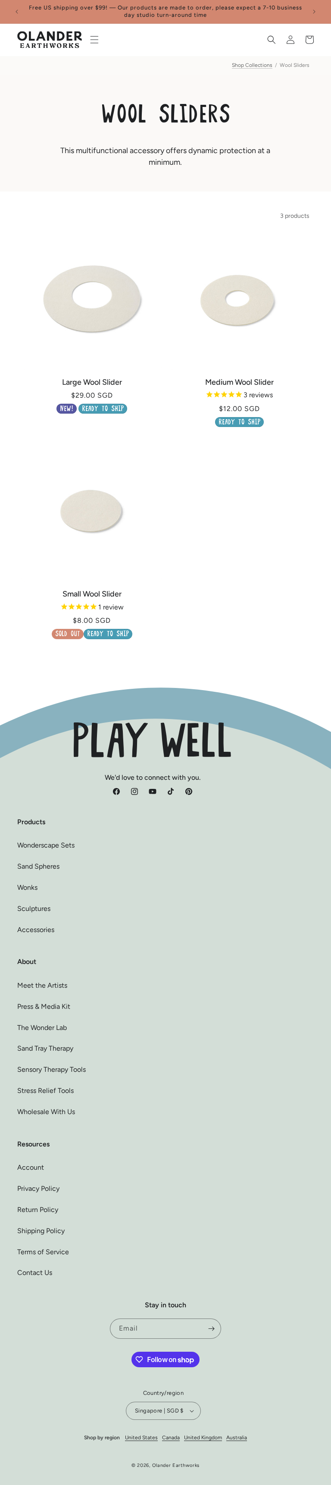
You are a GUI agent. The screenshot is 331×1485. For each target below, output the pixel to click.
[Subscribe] (211, 1329)
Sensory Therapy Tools (51, 1069)
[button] (94, 39)
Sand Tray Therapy (45, 1048)
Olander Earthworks (176, 1465)
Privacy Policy (38, 1188)
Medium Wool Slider (239, 382)
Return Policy (37, 1210)
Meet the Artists (42, 985)
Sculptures (33, 908)
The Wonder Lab (42, 1027)
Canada (171, 1438)
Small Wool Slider (92, 594)
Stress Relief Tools (45, 1090)
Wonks (27, 887)
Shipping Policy (41, 1231)
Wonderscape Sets (46, 845)
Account (30, 1167)
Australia (236, 1438)
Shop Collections (252, 65)
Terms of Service (43, 1252)
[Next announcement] (314, 11)
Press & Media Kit (43, 1006)
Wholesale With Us (46, 1112)
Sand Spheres (38, 866)
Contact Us (34, 1272)
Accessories (35, 930)
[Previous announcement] (16, 11)
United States (141, 1438)
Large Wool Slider (92, 382)
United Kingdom (203, 1438)
